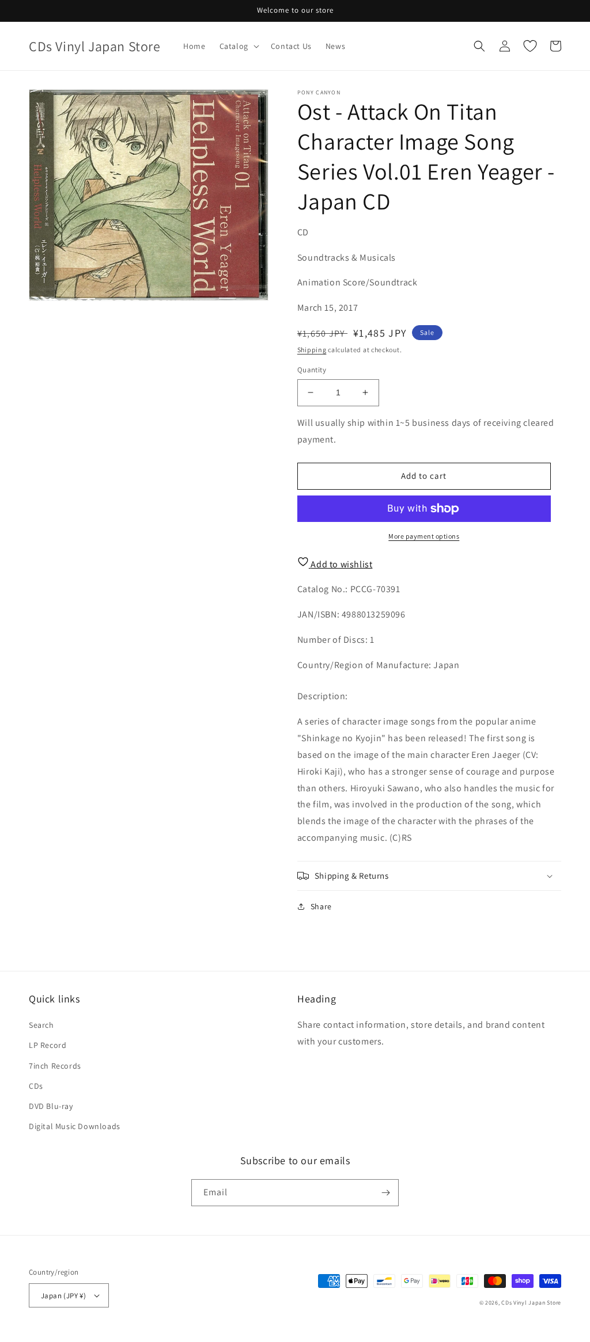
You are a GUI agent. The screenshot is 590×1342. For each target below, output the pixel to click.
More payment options (423, 536)
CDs (36, 1086)
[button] (238, 46)
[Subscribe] (385, 1192)
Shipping (312, 349)
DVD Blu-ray (51, 1106)
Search (41, 1025)
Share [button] (321, 906)
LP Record (47, 1045)
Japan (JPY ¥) (63, 1296)
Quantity (311, 370)
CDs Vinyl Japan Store (531, 1302)
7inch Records (55, 1066)
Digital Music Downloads (74, 1126)
